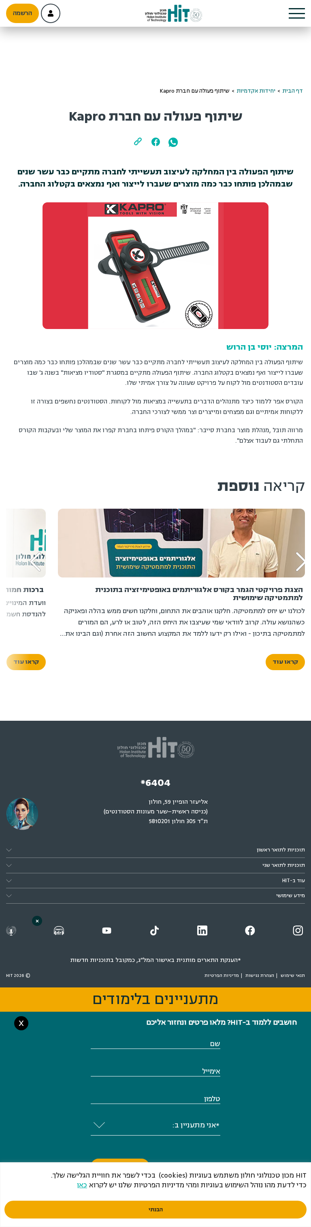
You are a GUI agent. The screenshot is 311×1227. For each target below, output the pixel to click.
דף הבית (292, 91)
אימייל (211, 1071)
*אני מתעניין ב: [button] (195, 1125)
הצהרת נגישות (259, 975)
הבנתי (156, 1209)
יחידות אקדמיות (255, 91)
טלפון (212, 1099)
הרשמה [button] (22, 13)
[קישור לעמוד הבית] (173, 13)
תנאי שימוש (293, 975)
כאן (82, 1185)
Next (30, 549)
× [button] (37, 921)
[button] (297, 13)
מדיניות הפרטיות (221, 975)
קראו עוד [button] (285, 662)
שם (215, 1044)
